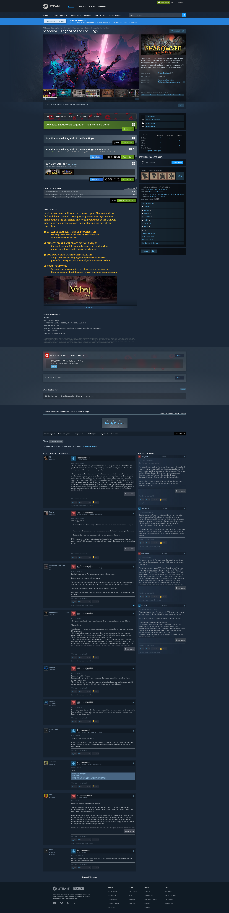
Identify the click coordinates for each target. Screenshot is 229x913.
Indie (155, 189)
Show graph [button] (178, 434)
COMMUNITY (82, 6)
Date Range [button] (90, 434)
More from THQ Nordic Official (67, 355)
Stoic (51, 850)
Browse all (130, 188)
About (92, 6)
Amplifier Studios (180, 82)
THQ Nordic (180, 194)
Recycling (131, 903)
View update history (148, 233)
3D (180, 95)
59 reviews (52, 459)
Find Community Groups (150, 243)
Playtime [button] (103, 434)
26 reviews (52, 764)
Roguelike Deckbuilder (170, 95)
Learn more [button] (177, 162)
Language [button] (77, 434)
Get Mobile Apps (170, 895)
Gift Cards (111, 907)
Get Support (169, 899)
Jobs (130, 895)
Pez (50, 795)
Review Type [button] (48, 434)
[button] (47, 15)
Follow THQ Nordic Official (67, 361)
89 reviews (52, 614)
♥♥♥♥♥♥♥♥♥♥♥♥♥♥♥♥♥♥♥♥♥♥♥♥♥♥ (60, 612)
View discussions (147, 240)
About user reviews (167, 413)
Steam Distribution (114, 903)
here (81, 396)
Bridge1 (52, 667)
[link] (112, 157)
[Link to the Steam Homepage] (51, 8)
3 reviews (52, 669)
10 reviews (52, 514)
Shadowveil (152, 197)
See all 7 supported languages (151, 151)
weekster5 (52, 762)
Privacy (147, 891)
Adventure (145, 95)
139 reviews (52, 705)
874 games (52, 703)
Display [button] (114, 434)
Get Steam (168, 891)
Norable (52, 701)
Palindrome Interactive (166, 80)
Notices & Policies (150, 899)
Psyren (51, 512)
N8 (50, 457)
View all (183, 389)
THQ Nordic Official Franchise (73, 28)
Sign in (47, 104)
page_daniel (53, 729)
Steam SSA (112, 895)
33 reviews (52, 570)
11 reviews (52, 854)
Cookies (147, 903)
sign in (173, 2)
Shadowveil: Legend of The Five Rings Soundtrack (104, 152)
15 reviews (52, 797)
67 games (52, 852)
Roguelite (152, 95)
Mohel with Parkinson (57, 565)
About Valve (132, 891)
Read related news (148, 236)
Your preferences (180, 413)
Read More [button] (129, 494)
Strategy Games (56, 28)
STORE (71, 6)
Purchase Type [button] (63, 434)
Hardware (131, 899)
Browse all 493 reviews (89, 877)
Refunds (147, 907)
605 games (52, 568)
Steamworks (112, 899)
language (180, 2)
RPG (159, 189)
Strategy (159, 95)
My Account (169, 903)
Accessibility (148, 895)
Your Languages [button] (55, 441)
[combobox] (155, 15)
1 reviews (52, 732)
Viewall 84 (180, 176)
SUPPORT (101, 6)
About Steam (112, 891)
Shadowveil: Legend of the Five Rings (71, 152)
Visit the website (147, 203)
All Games (46, 28)
